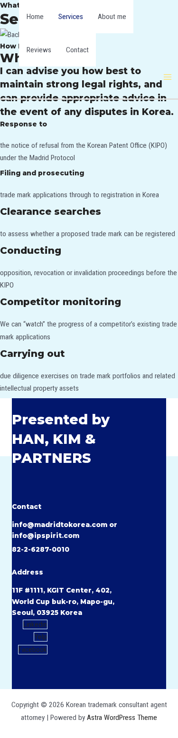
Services (70, 16)
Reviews (39, 50)
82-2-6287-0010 (40, 549)
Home (35, 16)
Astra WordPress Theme (122, 717)
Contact (77, 50)
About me (112, 16)
